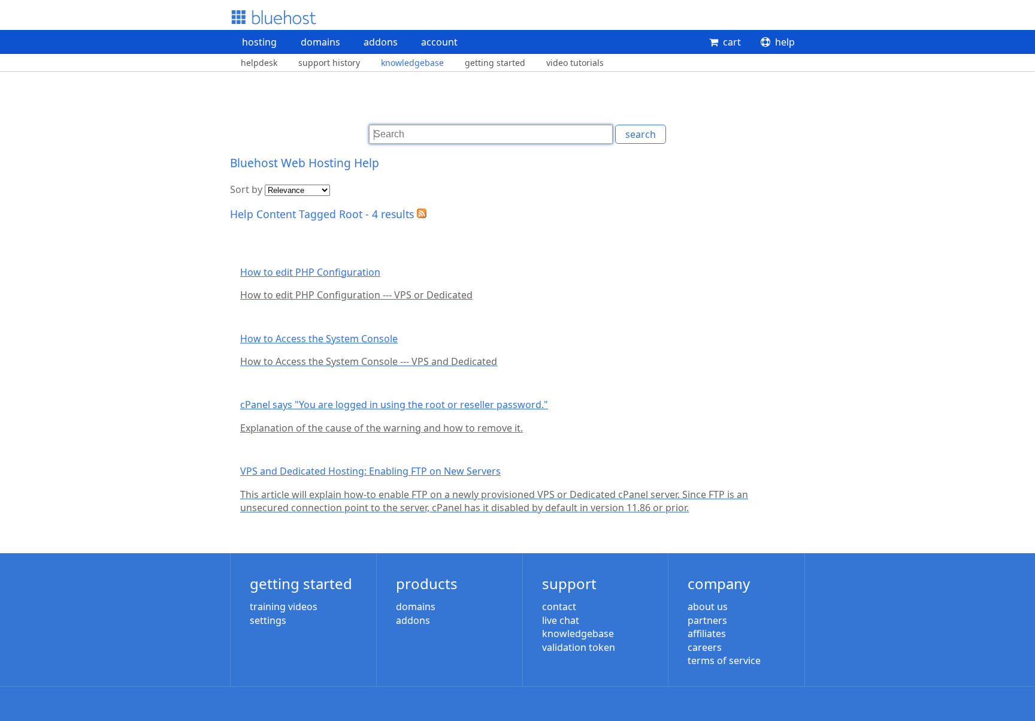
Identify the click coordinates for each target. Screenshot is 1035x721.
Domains (320, 42)
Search (640, 134)
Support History (329, 62)
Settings (268, 620)
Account (439, 42)
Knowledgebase (412, 62)
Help (785, 42)
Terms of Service (724, 660)
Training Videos (283, 606)
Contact (559, 606)
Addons (381, 42)
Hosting (259, 42)
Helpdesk (259, 62)
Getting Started (495, 62)
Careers (705, 647)
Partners (707, 620)
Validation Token (578, 647)
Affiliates (707, 633)
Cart (732, 42)
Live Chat (560, 620)
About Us (708, 606)
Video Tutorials (575, 62)
